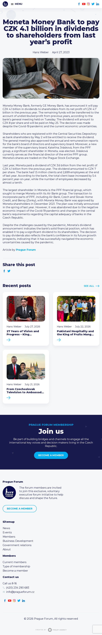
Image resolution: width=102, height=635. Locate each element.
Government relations (17, 545)
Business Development (18, 541)
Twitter (93, 4)
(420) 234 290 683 (17, 587)
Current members (14, 562)
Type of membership (16, 566)
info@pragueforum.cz (20, 591)
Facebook (79, 4)
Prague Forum (5, 4)
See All (89, 286)
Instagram (88, 4)
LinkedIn (97, 4)
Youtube (83, 4)
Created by (41, 629)
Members (9, 536)
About (7, 549)
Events (7, 532)
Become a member (51, 455)
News (6, 528)
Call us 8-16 (10, 583)
